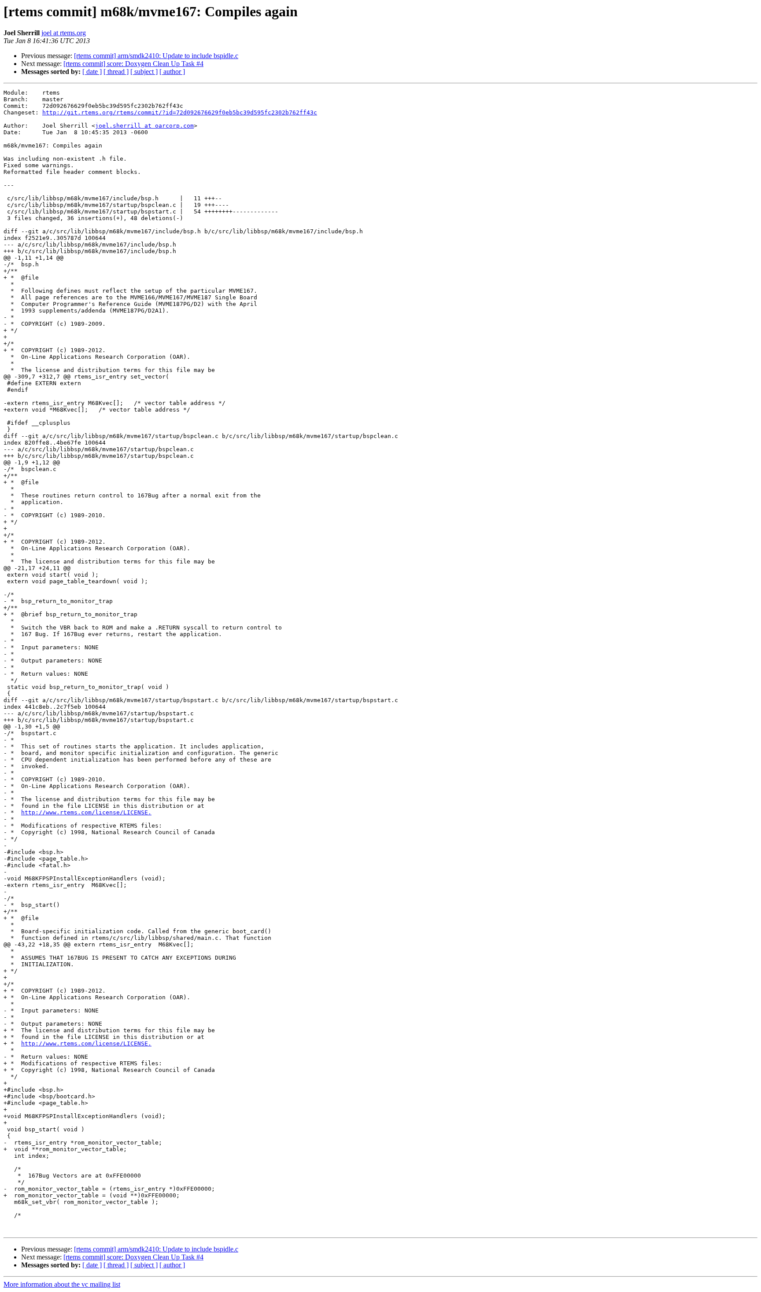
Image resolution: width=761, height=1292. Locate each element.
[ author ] (172, 71)
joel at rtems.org (63, 33)
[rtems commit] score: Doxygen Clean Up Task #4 (133, 63)
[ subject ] (144, 71)
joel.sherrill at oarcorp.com (144, 125)
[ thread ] (116, 71)
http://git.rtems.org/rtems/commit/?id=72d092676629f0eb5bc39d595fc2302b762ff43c (179, 112)
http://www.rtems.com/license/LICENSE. (86, 812)
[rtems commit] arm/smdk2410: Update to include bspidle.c (156, 55)
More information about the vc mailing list (62, 1284)
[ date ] (92, 71)
